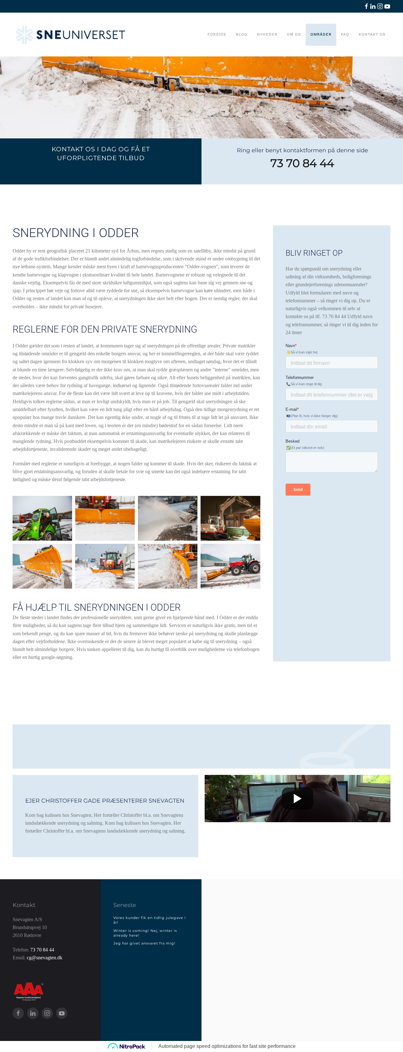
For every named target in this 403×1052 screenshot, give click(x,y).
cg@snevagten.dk (44, 957)
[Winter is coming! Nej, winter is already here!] (151, 933)
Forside (216, 34)
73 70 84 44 (302, 163)
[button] (42, 518)
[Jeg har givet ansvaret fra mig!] (151, 943)
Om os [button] (294, 34)
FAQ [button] (345, 34)
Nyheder (267, 34)
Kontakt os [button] (372, 34)
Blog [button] (241, 34)
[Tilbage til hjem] (71, 34)
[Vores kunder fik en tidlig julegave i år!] (151, 920)
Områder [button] (321, 34)
